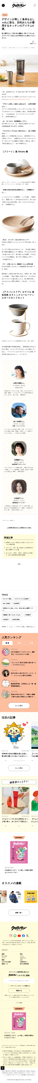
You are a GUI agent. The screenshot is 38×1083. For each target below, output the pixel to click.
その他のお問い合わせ (10, 1047)
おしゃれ (4, 956)
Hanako (33, 1071)
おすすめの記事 (6, 962)
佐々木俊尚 (6, 603)
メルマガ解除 (19, 1002)
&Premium (5, 1073)
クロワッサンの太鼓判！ (22, 599)
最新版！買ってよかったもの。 (12, 615)
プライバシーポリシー (22, 995)
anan (3, 1071)
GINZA (28, 1071)
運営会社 (22, 1045)
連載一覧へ (19, 912)
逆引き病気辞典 (24, 964)
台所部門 (16, 603)
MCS (9, 1074)
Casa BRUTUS (21, 1071)
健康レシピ (5, 964)
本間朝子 (28, 615)
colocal (15, 1073)
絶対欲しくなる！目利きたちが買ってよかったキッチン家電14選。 (19, 543)
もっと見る (19, 705)
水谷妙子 (6, 619)
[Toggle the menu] (3, 5)
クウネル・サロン (30, 1073)
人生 (21, 960)
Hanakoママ (22, 1073)
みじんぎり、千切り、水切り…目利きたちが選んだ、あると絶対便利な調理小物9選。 (19, 554)
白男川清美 (15, 619)
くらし (5, 15)
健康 (3, 954)
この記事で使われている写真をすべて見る (19, 527)
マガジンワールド (15, 1074)
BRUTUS (8, 1071)
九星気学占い (24, 962)
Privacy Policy (30, 1074)
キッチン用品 (7, 599)
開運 (3, 960)
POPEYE (14, 1071)
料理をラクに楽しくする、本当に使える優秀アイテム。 (18, 609)
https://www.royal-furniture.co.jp (19, 99)
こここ (5, 1074)
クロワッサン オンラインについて (10, 1045)
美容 (21, 954)
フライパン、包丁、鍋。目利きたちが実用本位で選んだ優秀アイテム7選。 (19, 548)
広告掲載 (23, 1074)
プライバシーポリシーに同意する (20, 986)
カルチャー (23, 958)
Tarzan (11, 1073)
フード (4, 958)
